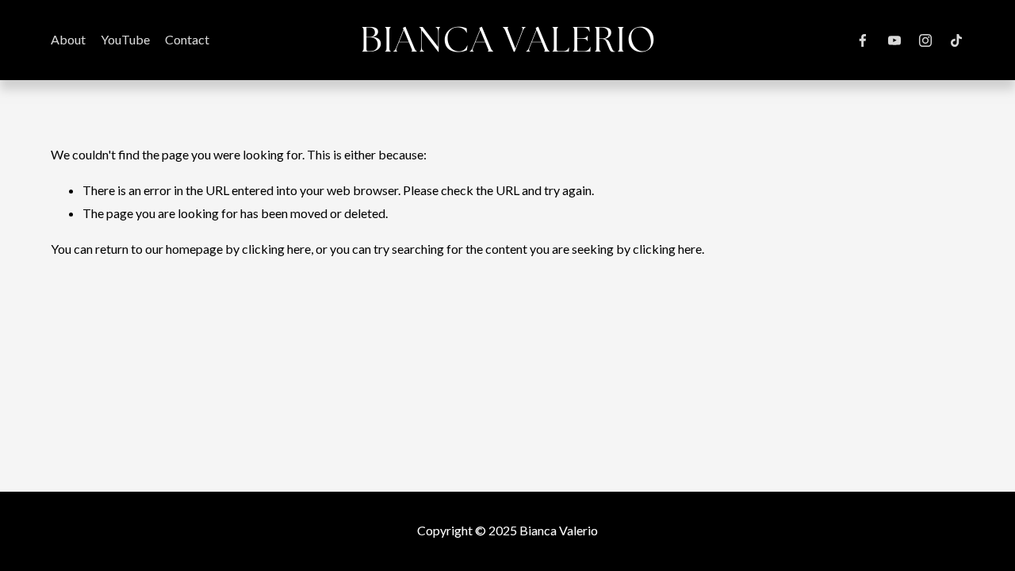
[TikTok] (956, 40)
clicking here (276, 248)
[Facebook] (863, 40)
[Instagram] (925, 40)
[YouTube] (894, 40)
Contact (187, 39)
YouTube (125, 39)
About (68, 39)
